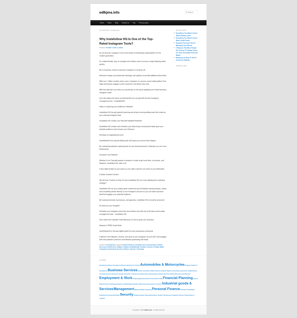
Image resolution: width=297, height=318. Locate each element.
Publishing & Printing (105, 295)
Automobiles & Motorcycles (162, 264)
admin (121, 48)
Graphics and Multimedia (131, 247)
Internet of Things (153, 247)
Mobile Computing (146, 289)
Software (126, 249)
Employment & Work (115, 277)
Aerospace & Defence (105, 265)
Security (120, 249)
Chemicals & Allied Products (151, 271)
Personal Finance (166, 288)
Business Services (122, 269)
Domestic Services (163, 274)
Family (161, 278)
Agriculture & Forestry (133, 265)
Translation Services (177, 295)
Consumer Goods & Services (108, 274)
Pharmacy (183, 289)
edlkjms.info (109, 12)
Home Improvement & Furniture (152, 284)
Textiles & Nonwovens (164, 295)
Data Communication (149, 245)
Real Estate (116, 295)
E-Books (160, 245)
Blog (116, 23)
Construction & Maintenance (188, 271)
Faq (134, 23)
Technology (140, 249)
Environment (154, 278)
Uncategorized (110, 245)
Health (140, 284)
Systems (133, 249)
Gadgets (120, 247)
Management (124, 288)
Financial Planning (178, 277)
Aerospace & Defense (119, 265)
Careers (140, 271)
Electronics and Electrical (107, 247)
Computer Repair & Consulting (131, 245)
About (109, 23)
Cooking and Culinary (137, 274)
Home (102, 23)
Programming (111, 249)
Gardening (113, 284)
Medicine (137, 289)
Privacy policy (143, 23)
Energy (135, 278)
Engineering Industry (143, 278)
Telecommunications (151, 295)
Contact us (125, 23)
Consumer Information (124, 274)
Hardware (143, 247)
